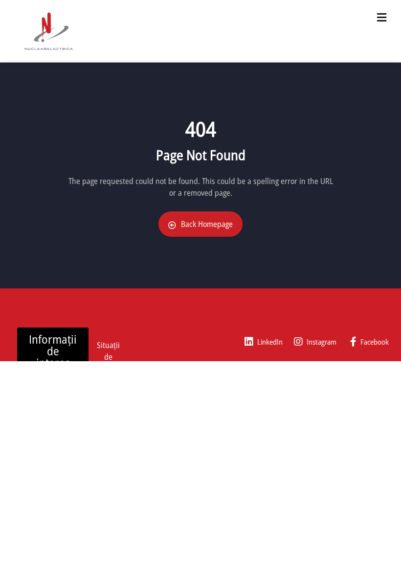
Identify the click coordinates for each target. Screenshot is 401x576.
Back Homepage (207, 224)
